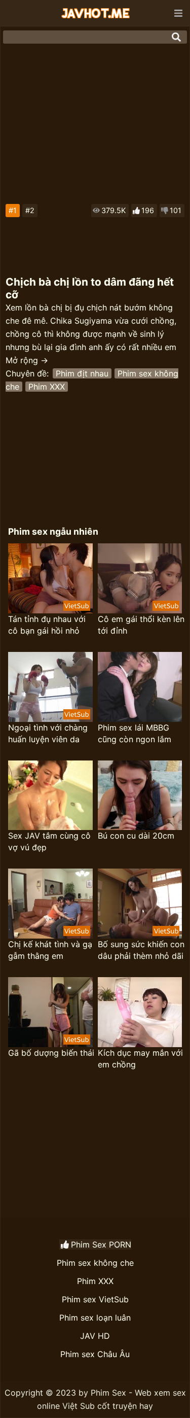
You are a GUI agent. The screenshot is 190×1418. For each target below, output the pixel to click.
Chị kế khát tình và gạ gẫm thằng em (50, 950)
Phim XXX (46, 387)
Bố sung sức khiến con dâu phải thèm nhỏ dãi (141, 950)
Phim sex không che (95, 1263)
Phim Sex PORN (101, 1244)
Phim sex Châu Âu (95, 1354)
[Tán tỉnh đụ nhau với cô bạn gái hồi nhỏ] (50, 578)
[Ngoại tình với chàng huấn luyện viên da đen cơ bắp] (50, 687)
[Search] (176, 37)
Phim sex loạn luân (95, 1317)
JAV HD (95, 1336)
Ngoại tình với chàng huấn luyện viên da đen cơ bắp (48, 733)
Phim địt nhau (82, 373)
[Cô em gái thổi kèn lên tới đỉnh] (140, 578)
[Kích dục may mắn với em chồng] (140, 1012)
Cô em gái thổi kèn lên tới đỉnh (141, 625)
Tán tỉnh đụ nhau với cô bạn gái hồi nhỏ (47, 625)
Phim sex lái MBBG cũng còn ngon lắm (134, 733)
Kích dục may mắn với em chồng (140, 1058)
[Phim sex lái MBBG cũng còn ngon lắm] (140, 687)
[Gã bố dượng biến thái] (50, 1012)
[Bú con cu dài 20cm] (140, 795)
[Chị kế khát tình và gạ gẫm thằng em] (50, 904)
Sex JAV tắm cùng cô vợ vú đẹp (49, 841)
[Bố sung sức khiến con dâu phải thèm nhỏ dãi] (140, 904)
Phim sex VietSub (95, 1299)
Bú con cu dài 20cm (136, 836)
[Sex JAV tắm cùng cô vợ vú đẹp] (50, 795)
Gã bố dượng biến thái (51, 1053)
